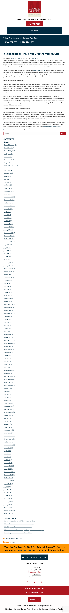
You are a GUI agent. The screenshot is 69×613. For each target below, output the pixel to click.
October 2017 (7, 478)
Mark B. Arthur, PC (16, 58)
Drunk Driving (8, 151)
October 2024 (8, 239)
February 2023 (8, 299)
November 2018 (8, 439)
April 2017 (7, 496)
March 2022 (7, 331)
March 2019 (7, 427)
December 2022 (8, 305)
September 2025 (8, 206)
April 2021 (7, 364)
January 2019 (7, 433)
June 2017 (6, 490)
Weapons (6, 163)
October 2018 (7, 442)
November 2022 (8, 308)
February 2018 (8, 466)
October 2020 (8, 382)
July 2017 (6, 487)
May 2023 (6, 290)
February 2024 (8, 263)
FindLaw (61, 609)
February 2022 (8, 334)
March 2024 (7, 260)
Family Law (7, 154)
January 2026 (7, 194)
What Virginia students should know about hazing (18, 527)
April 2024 (7, 257)
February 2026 (8, 191)
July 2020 (6, 391)
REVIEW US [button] (34, 599)
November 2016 (8, 511)
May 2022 (6, 325)
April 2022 (7, 328)
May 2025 (6, 218)
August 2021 (7, 352)
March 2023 (7, 296)
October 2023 (7, 275)
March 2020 (7, 403)
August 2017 (7, 484)
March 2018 (7, 463)
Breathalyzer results (39, 70)
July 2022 (6, 319)
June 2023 (6, 287)
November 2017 (8, 475)
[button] (34, 30)
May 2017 (6, 493)
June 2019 (6, 418)
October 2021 (7, 346)
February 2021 (8, 370)
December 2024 (8, 233)
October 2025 (8, 203)
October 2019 (7, 415)
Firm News (35, 58)
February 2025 (8, 227)
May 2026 (6, 182)
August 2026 (7, 173)
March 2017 (7, 499)
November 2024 (8, 236)
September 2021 (8, 349)
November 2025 (8, 200)
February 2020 (8, 406)
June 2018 (6, 454)
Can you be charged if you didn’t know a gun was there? (19, 521)
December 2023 (8, 269)
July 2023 (6, 284)
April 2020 (7, 400)
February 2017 (8, 502)
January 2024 (7, 266)
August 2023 (7, 281)
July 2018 (6, 451)
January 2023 (7, 302)
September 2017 (8, 481)
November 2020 (8, 379)
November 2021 (8, 343)
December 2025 (8, 197)
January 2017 (7, 505)
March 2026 (7, 188)
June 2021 (6, 358)
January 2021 (7, 373)
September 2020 (8, 385)
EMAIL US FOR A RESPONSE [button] (35, 557)
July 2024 (6, 248)
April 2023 (7, 293)
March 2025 (7, 224)
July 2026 (6, 176)
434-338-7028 (34, 24)
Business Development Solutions (43, 609)
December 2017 (8, 472)
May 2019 (6, 421)
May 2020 (6, 397)
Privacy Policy (26, 609)
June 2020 (6, 394)
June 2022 (6, 323)
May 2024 (6, 254)
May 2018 (6, 457)
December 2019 (8, 409)
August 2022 (7, 316)
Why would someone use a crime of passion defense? (19, 524)
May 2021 (6, 361)
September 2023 (8, 278)
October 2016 (7, 514)
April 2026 (7, 185)
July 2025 (6, 212)
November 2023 (8, 272)
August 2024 (7, 245)
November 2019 (8, 412)
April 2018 (7, 460)
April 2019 (7, 424)
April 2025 (7, 221)
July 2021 (6, 355)
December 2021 (8, 340)
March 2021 (7, 367)
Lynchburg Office (34, 572)
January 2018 (7, 469)
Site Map (17, 609)
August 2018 (7, 448)
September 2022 (8, 314)
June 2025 (6, 215)
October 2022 (8, 311)
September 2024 (8, 242)
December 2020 (8, 376)
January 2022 (7, 337)
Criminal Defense (9, 145)
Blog (5, 142)
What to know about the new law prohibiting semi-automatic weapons (24, 530)
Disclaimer (9, 609)
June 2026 (6, 179)
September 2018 (8, 445)
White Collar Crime (9, 166)
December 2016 (8, 508)
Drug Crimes (7, 148)
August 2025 (7, 209)
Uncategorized (8, 160)
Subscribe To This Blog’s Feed (13, 538)
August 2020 (7, 388)
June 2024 (6, 251)
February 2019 (8, 430)
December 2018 (8, 436)
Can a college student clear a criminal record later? (18, 533)
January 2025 (7, 230)
